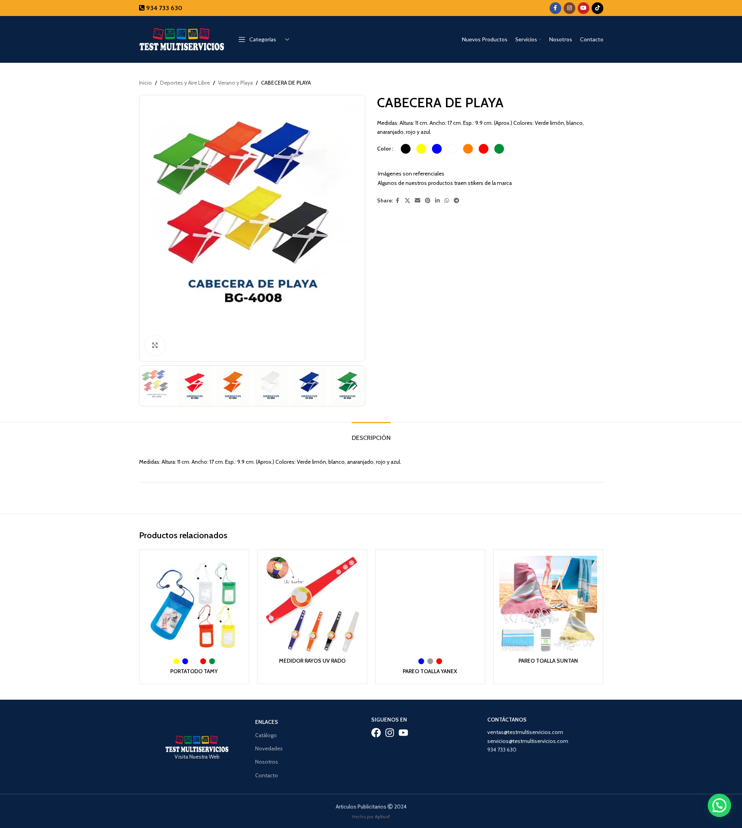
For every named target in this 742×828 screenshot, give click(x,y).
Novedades (269, 748)
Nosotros (266, 761)
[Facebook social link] (555, 8)
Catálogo (266, 735)
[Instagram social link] (569, 8)
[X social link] (407, 200)
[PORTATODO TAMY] (194, 605)
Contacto (266, 775)
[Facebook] (376, 733)
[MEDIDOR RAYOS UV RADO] (312, 605)
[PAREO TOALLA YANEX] (430, 605)
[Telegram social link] (456, 200)
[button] (149, 385)
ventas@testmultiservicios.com (525, 732)
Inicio (145, 82)
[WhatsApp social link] (446, 200)
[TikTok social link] (597, 8)
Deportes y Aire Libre (185, 82)
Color (384, 148)
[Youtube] (403, 733)
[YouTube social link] (583, 8)
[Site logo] (182, 38)
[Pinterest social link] (428, 200)
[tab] (371, 434)
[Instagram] (390, 733)
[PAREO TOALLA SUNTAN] (548, 605)
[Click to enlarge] (155, 345)
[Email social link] (417, 200)
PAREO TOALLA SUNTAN (548, 660)
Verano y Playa (235, 82)
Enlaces (266, 721)
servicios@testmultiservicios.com (527, 741)
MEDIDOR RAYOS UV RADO (312, 660)
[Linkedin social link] (437, 200)
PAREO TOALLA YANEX (430, 671)
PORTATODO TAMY (194, 671)
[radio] (406, 149)
